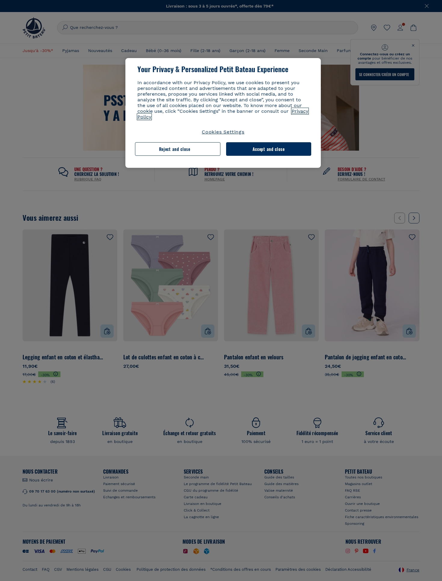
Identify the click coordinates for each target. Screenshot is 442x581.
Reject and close (174, 149)
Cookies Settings (223, 132)
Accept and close (269, 149)
